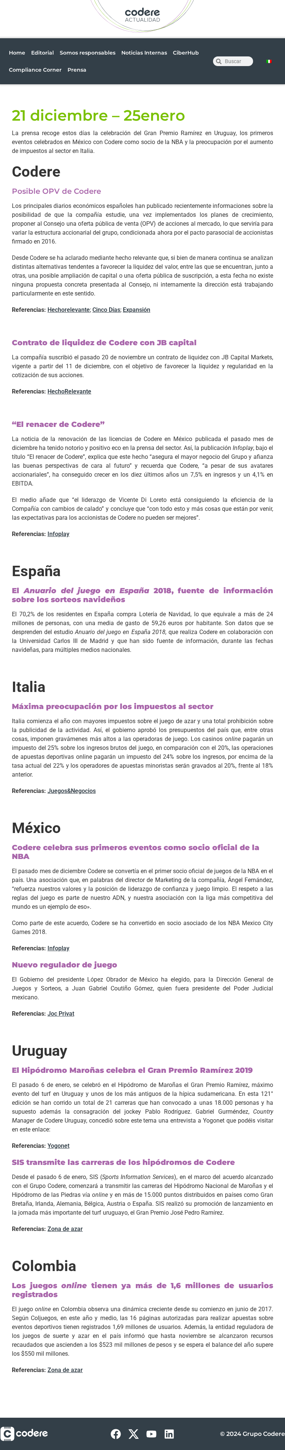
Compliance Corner (35, 69)
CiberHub (186, 52)
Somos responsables (87, 52)
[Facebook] (116, 1434)
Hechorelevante (69, 309)
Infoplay (58, 534)
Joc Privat (61, 1013)
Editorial (42, 52)
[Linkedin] (169, 1434)
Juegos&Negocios (72, 790)
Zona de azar (65, 1228)
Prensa (77, 69)
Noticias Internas (144, 52)
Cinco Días (106, 309)
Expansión (136, 309)
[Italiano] (269, 61)
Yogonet (58, 1145)
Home (17, 52)
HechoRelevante (69, 391)
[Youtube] (151, 1434)
